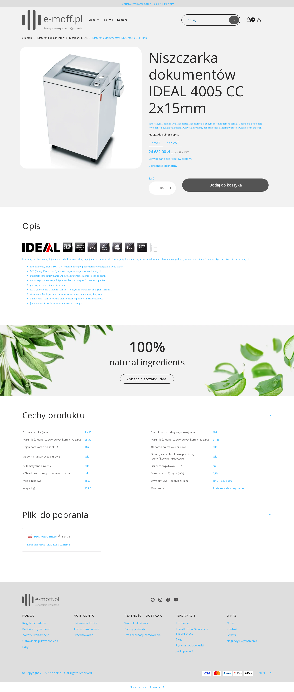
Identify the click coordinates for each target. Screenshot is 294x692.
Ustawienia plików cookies (40, 641)
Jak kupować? (185, 651)
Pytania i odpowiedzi (190, 645)
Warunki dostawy (136, 623)
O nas (231, 623)
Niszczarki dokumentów (50, 38)
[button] (234, 20)
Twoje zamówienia (86, 629)
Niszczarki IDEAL (78, 38)
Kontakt (232, 629)
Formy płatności (135, 629)
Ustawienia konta (85, 623)
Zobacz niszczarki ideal (147, 378)
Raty (25, 647)
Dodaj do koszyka (225, 185)
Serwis (231, 635)
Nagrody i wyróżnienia (242, 641)
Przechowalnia (83, 635)
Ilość (151, 178)
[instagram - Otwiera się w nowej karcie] (160, 599)
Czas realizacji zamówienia (142, 635)
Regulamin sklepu (34, 623)
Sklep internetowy (145, 686)
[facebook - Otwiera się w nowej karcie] (168, 599)
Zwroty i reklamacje (35, 635)
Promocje (182, 623)
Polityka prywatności (36, 629)
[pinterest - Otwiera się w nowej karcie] (152, 599)
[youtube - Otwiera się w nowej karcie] (176, 599)
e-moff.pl (27, 38)
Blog (179, 639)
